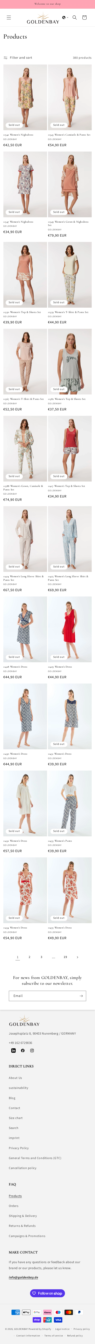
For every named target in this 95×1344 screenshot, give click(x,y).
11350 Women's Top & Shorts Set (22, 312)
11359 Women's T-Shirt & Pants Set (68, 312)
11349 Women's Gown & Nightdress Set (68, 223)
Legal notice (62, 1329)
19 (65, 957)
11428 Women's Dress (15, 666)
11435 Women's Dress (60, 927)
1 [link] (18, 957)
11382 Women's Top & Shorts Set (67, 398)
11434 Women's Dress (15, 927)
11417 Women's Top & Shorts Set (66, 485)
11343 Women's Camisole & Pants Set (69, 134)
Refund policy (75, 1335)
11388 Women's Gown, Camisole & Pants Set (23, 487)
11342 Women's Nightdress (18, 134)
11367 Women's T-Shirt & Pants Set (23, 398)
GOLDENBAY (21, 1328)
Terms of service (53, 1335)
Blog (12, 1098)
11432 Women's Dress (15, 840)
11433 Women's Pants (60, 840)
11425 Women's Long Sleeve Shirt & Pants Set (68, 578)
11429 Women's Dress (60, 666)
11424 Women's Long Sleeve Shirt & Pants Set (23, 578)
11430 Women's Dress (15, 753)
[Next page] (77, 957)
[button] (9, 17)
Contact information (28, 1335)
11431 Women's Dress (59, 753)
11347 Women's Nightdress (18, 221)
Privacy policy (82, 1329)
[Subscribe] (81, 996)
